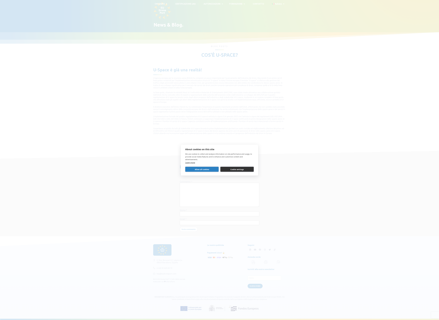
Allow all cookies (202, 169)
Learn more (190, 162)
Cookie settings (237, 169)
